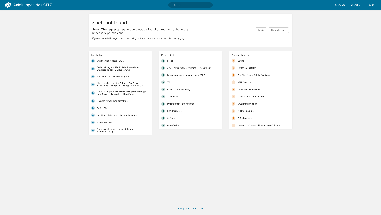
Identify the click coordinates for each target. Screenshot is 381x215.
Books (357, 5)
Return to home (278, 30)
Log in (371, 5)
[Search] (172, 5)
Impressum (198, 208)
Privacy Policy (184, 208)
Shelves (341, 5)
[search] (190, 5)
